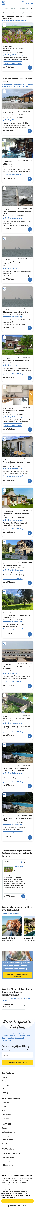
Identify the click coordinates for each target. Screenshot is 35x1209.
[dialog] (17, 1190)
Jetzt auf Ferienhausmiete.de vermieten (17, 975)
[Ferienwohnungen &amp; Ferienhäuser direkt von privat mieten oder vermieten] (3, 2)
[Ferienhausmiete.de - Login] (28, 2)
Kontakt (5, 1143)
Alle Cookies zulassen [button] (17, 1201)
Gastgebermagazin (9, 1157)
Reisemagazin (7, 1136)
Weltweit (5, 1089)
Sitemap (5, 1093)
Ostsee (4, 1081)
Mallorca (5, 1085)
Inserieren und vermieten (11, 1153)
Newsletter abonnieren (17, 1062)
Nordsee (5, 1077)
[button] (32, 2)
